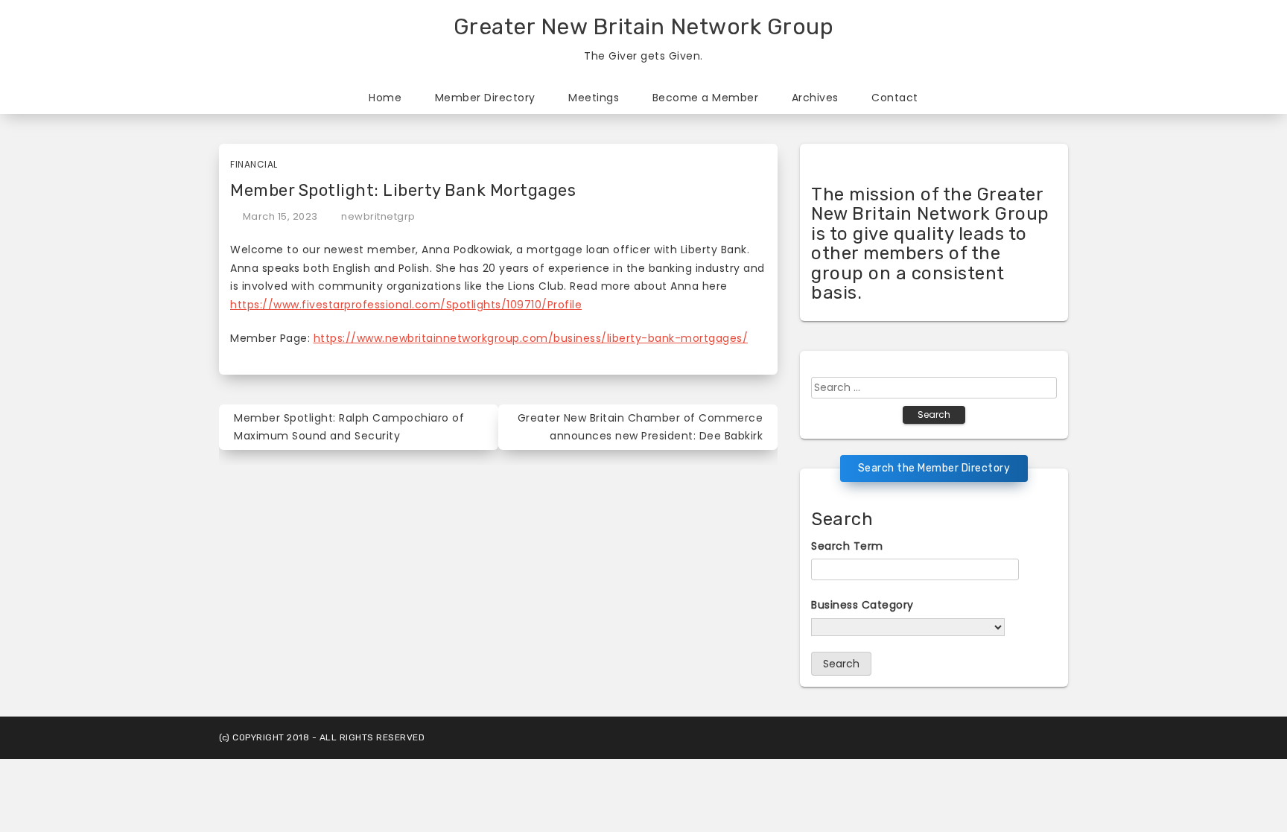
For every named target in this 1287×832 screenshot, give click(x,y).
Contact (894, 97)
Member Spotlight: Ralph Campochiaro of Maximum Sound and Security (349, 427)
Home (385, 97)
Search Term (847, 546)
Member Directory (485, 97)
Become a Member (705, 97)
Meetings (593, 97)
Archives (815, 97)
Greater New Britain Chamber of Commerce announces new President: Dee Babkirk (640, 427)
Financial (254, 164)
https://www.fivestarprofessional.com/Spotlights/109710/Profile (406, 304)
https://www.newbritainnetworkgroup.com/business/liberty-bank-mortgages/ (531, 338)
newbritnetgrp (378, 216)
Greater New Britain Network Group (644, 26)
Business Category (862, 604)
